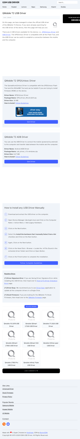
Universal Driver (8, 389)
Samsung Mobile (8, 405)
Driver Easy (40, 288)
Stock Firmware (7, 393)
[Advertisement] (31, 58)
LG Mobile (5, 413)
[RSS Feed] (4, 425)
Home (4, 17)
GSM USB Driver (10, 2)
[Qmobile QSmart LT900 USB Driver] (11, 340)
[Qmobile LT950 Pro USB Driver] (11, 360)
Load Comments (30, 370)
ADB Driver (6, 35)
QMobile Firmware (35, 297)
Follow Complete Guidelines (31, 263)
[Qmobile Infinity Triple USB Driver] (31, 360)
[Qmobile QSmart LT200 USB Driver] (31, 321)
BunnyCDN (43, 433)
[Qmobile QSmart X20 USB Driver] (31, 340)
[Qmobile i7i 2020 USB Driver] (51, 321)
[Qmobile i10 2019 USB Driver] (11, 321)
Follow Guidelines (22, 103)
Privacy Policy (7, 397)
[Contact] (8, 425)
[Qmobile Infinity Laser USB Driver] (51, 340)
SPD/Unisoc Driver (49, 32)
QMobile (9, 17)
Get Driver (31, 122)
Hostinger (30, 433)
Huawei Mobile (7, 409)
